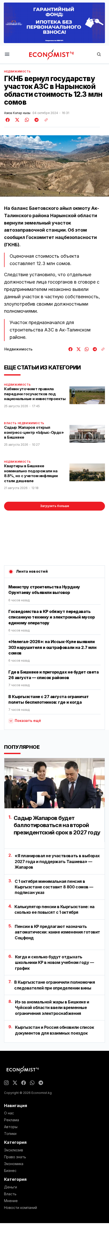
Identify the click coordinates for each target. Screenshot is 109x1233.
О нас (9, 1113)
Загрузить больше (54, 506)
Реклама (11, 1120)
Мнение (11, 1201)
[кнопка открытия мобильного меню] (7, 54)
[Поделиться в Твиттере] (16, 120)
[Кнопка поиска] (99, 54)
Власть (10, 423)
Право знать (15, 1157)
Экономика (13, 1164)
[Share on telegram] (36, 120)
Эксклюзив (13, 1150)
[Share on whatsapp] (26, 120)
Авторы (10, 1127)
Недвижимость (17, 71)
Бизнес (10, 1171)
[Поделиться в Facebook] (8, 120)
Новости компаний (20, 1208)
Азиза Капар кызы (17, 113)
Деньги (10, 1187)
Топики (10, 1134)
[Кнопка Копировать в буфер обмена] (44, 120)
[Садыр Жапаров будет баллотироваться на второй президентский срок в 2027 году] (54, 783)
